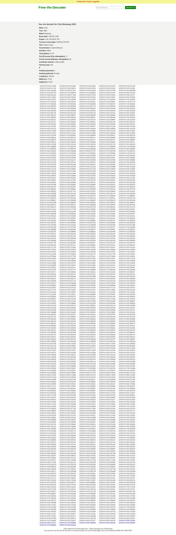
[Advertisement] (88, 15)
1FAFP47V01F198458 (87, 523)
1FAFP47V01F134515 (67, 525)
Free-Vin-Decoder (52, 7)
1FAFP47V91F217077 (48, 523)
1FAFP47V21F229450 (127, 523)
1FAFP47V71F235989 (67, 523)
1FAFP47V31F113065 (127, 520)
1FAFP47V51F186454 (107, 523)
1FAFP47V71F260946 (48, 525)
